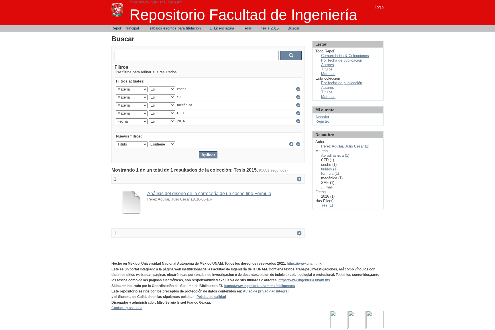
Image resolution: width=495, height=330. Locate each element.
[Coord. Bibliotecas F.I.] (375, 327)
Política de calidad (211, 297)
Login (379, 7)
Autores (327, 65)
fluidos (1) (329, 169)
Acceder (322, 117)
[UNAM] (339, 327)
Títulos (327, 69)
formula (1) (330, 173)
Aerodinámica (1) (335, 155)
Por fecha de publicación (341, 60)
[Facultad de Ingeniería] (357, 327)
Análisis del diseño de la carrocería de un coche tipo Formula (209, 193)
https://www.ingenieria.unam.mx (155, 2)
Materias (328, 74)
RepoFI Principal (125, 28)
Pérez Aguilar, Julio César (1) (345, 146)
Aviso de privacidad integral (265, 291)
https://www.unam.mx (304, 264)
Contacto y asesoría (126, 308)
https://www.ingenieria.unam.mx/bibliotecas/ (259, 286)
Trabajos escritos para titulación (174, 28)
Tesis (247, 28)
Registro (322, 121)
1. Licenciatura (222, 28)
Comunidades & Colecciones (345, 56)
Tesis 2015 (270, 28)
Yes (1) (327, 205)
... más (327, 187)
